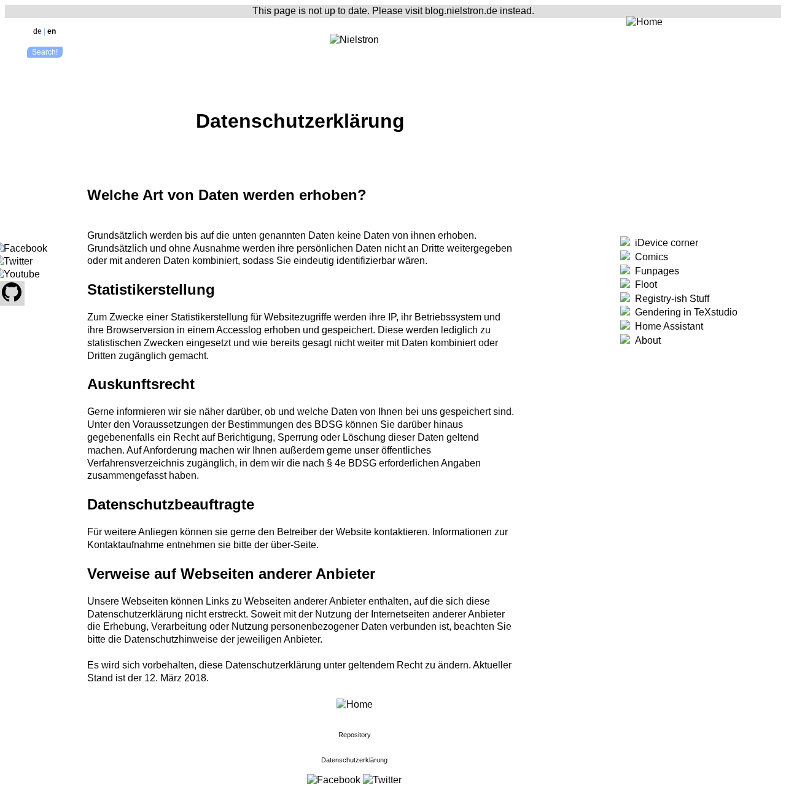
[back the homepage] (355, 704)
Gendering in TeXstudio (683, 312)
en (51, 31)
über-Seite (293, 545)
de (37, 31)
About (645, 340)
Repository (354, 734)
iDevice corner (664, 243)
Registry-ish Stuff (669, 298)
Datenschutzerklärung (354, 760)
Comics (649, 257)
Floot (643, 284)
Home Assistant (666, 326)
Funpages (654, 271)
